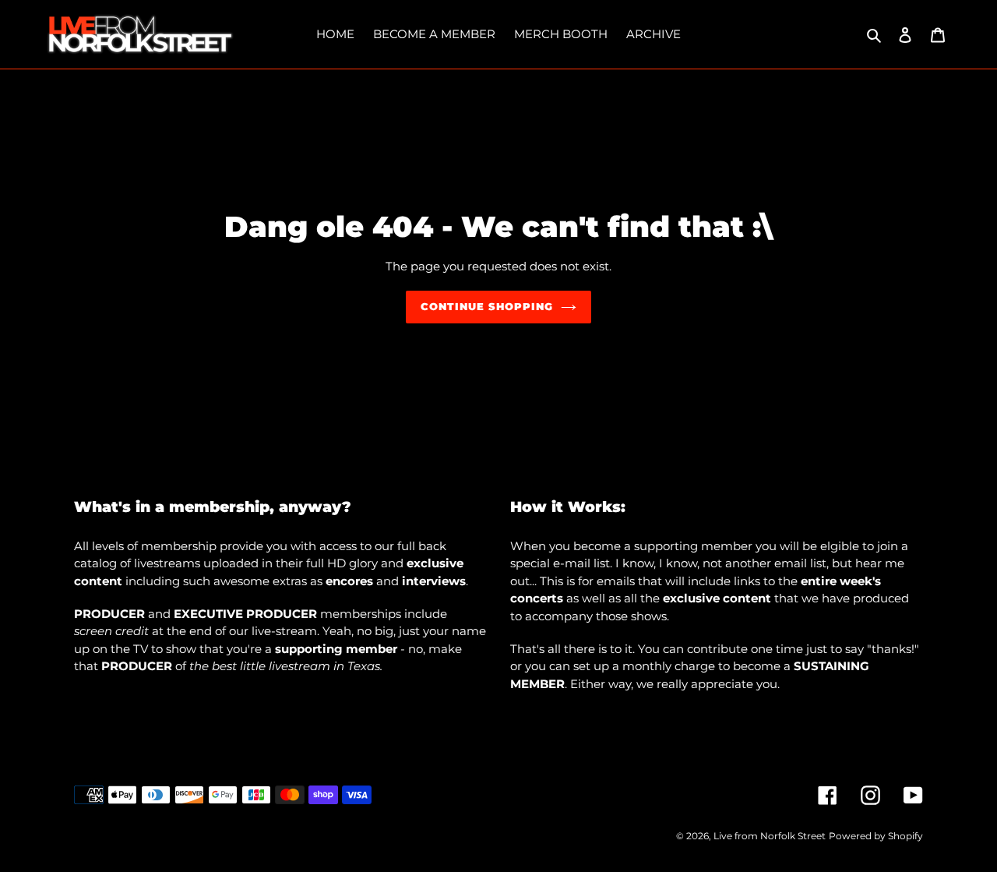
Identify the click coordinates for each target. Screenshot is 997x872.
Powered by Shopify (876, 836)
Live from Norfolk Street (769, 836)
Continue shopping (487, 306)
